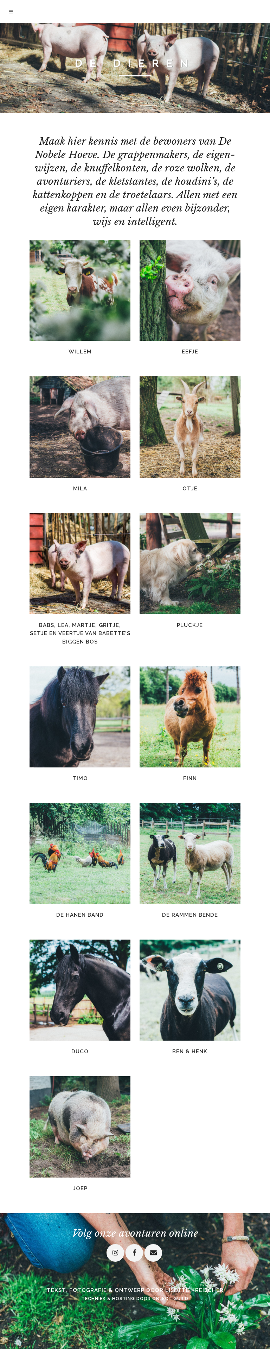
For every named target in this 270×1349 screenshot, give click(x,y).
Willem (80, 352)
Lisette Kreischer (194, 1290)
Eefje (190, 352)
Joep (80, 1188)
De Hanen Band (80, 915)
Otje (190, 488)
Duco (80, 1051)
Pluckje (190, 625)
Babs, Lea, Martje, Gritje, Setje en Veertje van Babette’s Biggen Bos (80, 633)
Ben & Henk (189, 1051)
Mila (80, 488)
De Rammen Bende (190, 915)
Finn (190, 778)
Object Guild (170, 1298)
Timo (80, 778)
